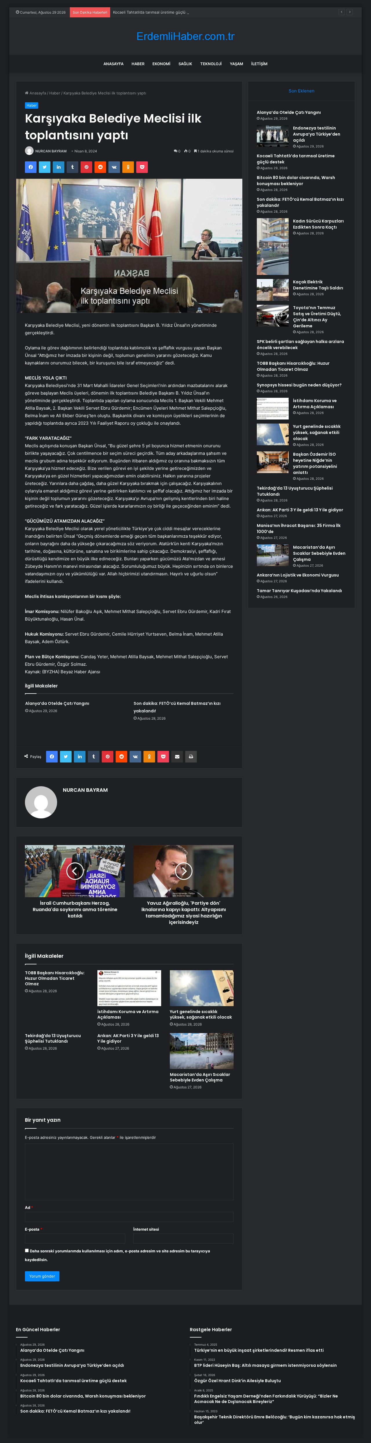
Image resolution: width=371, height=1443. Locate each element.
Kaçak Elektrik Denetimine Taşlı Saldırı (318, 285)
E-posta (33, 1229)
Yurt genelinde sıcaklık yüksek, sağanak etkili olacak (201, 1014)
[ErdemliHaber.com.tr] (185, 36)
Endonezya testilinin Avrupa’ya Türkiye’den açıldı (316, 134)
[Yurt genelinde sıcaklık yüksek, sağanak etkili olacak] (202, 988)
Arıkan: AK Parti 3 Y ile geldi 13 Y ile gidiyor (128, 1038)
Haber (138, 63)
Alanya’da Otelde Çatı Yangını (57, 703)
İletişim (259, 63)
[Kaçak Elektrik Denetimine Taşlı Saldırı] (273, 290)
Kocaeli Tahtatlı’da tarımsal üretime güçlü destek (156, 12)
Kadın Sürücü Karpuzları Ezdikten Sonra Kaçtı (318, 224)
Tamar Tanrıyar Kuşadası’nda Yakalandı (299, 591)
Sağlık (185, 63)
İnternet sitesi (146, 1229)
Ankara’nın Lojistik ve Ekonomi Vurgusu (298, 575)
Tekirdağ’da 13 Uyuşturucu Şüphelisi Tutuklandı (53, 1038)
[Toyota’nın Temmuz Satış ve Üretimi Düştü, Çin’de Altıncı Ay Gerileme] (273, 315)
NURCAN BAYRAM (51, 151)
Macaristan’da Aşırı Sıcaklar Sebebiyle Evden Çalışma (200, 1077)
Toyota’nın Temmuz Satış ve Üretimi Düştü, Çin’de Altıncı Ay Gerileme (317, 317)
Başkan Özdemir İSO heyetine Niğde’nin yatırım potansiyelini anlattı (315, 463)
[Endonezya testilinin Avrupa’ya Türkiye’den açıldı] (273, 136)
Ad (29, 1207)
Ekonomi (161, 63)
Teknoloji (211, 63)
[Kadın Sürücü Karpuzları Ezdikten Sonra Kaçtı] (273, 246)
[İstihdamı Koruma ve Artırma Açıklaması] (129, 988)
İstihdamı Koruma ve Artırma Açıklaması (128, 1014)
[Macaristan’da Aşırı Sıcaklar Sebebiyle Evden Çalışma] (202, 1051)
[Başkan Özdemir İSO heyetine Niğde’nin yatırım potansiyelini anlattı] (273, 462)
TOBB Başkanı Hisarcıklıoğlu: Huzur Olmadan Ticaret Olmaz (55, 978)
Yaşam (236, 63)
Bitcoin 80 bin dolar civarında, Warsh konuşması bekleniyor (296, 181)
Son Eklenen (301, 91)
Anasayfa (113, 63)
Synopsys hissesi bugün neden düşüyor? (299, 385)
